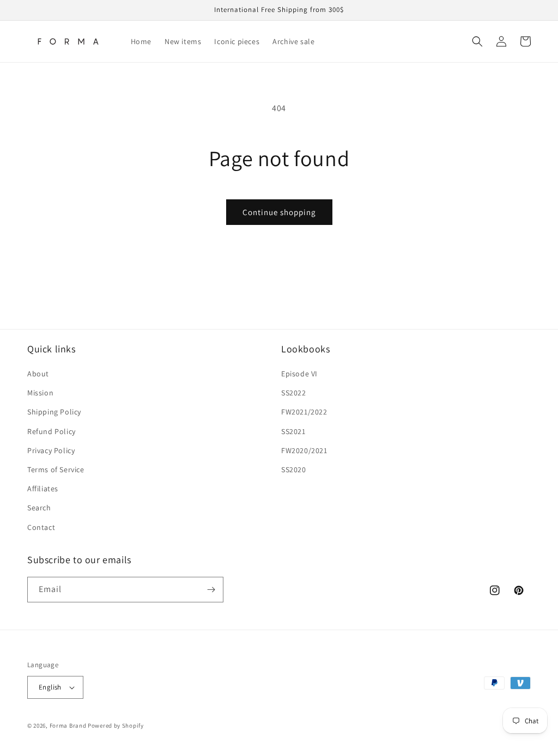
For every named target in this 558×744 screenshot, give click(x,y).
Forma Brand (68, 725)
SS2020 (293, 469)
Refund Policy (51, 431)
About (38, 374)
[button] (477, 41)
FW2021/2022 (304, 412)
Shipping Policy (54, 412)
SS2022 (293, 393)
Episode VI (299, 374)
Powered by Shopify (116, 725)
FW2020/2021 (304, 450)
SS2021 (293, 431)
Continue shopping (279, 212)
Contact (41, 527)
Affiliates (42, 488)
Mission (40, 393)
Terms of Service (55, 469)
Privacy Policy (51, 450)
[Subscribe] (211, 589)
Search (39, 508)
